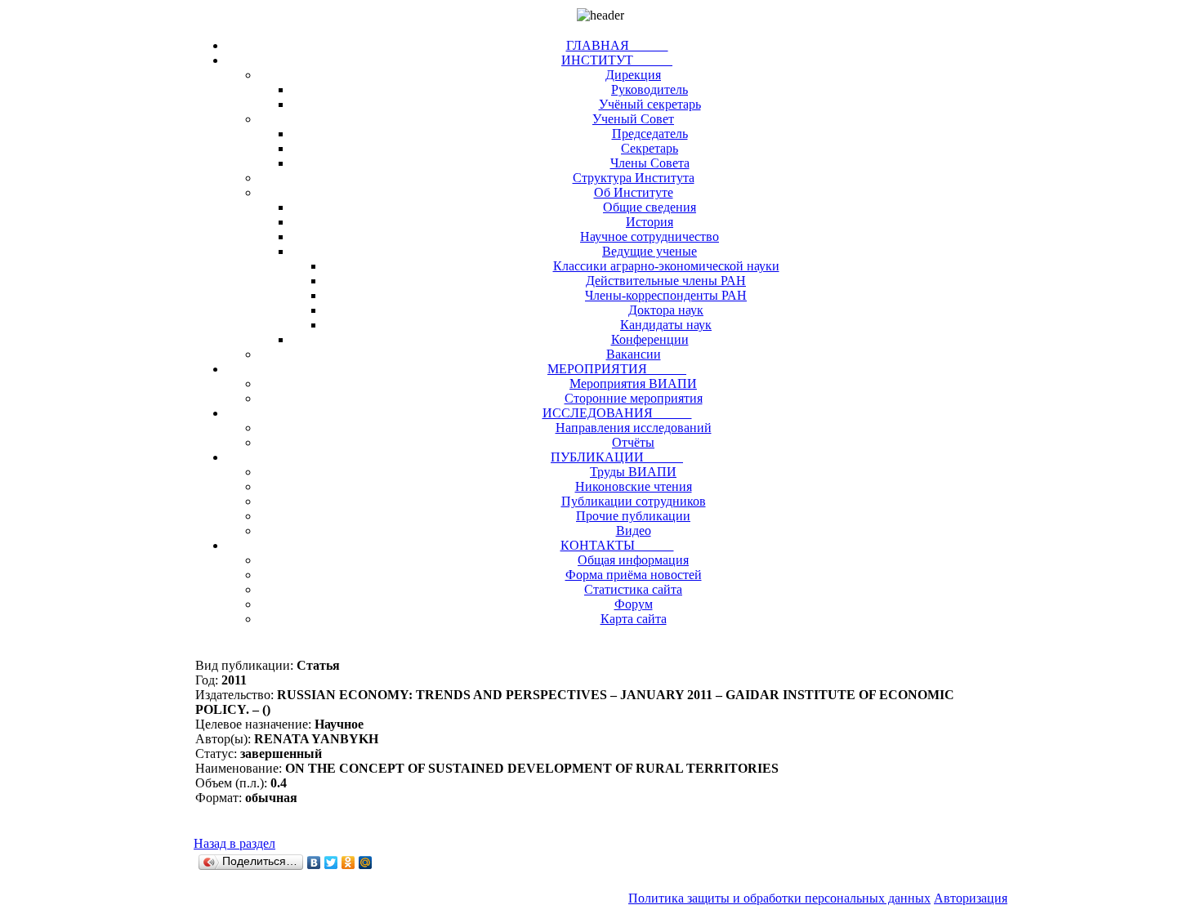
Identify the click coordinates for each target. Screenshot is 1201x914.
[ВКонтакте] (314, 862)
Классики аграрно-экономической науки (666, 266)
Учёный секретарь (650, 104)
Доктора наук (665, 310)
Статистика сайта (633, 589)
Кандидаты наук (666, 325)
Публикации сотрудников (633, 501)
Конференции (650, 339)
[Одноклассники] (348, 862)
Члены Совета (650, 163)
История (649, 222)
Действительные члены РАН (666, 281)
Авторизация (970, 898)
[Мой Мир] (365, 862)
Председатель (650, 133)
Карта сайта (633, 619)
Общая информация (633, 560)
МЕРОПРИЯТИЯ (616, 369)
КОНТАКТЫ (617, 545)
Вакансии (633, 354)
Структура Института (633, 178)
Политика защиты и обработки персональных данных (779, 898)
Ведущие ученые (649, 251)
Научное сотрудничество (649, 236)
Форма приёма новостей (633, 575)
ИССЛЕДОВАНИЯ (617, 413)
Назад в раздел (234, 843)
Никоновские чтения (633, 486)
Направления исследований (634, 428)
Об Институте (633, 192)
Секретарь (649, 148)
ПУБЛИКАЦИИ (617, 457)
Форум (633, 604)
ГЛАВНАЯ (617, 45)
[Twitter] (331, 862)
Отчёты (633, 442)
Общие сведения (649, 207)
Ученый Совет (633, 119)
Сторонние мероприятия (634, 398)
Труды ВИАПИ (633, 472)
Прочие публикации (633, 516)
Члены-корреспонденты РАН (666, 295)
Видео (633, 530)
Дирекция (633, 75)
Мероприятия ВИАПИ (633, 383)
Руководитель (649, 89)
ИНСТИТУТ (616, 60)
